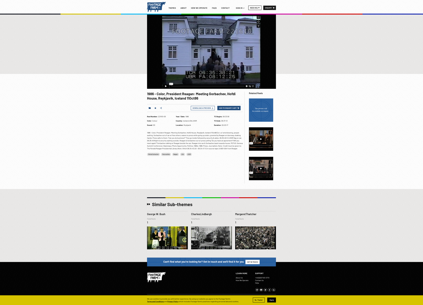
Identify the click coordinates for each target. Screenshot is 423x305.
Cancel (229, 192)
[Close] (244, 112)
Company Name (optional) (187, 145)
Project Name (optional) (221, 145)
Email (180, 134)
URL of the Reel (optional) (187, 155)
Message (182, 170)
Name (181, 124)
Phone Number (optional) (221, 134)
